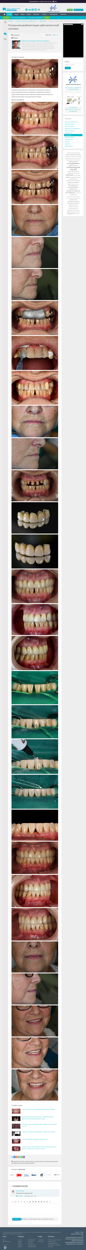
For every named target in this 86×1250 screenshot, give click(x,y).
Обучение (36, 14)
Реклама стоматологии (54, 1240)
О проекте (41, 1240)
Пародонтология (69, 137)
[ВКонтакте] (14, 1157)
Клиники (63, 14)
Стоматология (69, 139)
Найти (68, 68)
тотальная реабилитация (27, 1163)
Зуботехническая (70, 124)
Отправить (16, 1219)
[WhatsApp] (21, 1157)
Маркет (29, 14)
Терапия (67, 141)
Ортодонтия (68, 133)
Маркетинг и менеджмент (72, 128)
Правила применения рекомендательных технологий (74, 1241)
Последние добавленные (18, 17)
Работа (44, 14)
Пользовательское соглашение (74, 1237)
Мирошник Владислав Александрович (35, 41)
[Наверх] (5, 1247)
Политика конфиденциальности (74, 1239)
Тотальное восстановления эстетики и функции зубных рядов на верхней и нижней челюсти (39, 1147)
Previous (10, 1175)
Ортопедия (16, 35)
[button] (13, 1201)
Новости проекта (70, 130)
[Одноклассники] (17, 1157)
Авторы (47, 17)
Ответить (20, 1196)
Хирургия (67, 144)
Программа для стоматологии (74, 1244)
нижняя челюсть (29, 1161)
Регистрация (79, 10)
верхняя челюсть (39, 1161)
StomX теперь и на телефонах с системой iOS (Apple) (73, 88)
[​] (35, 1209)
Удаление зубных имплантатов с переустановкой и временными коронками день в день (38, 1118)
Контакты (41, 1241)
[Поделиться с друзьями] (5, 38)
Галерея (20, 1245)
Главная (10, 21)
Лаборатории (32, 1246)
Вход (70, 10)
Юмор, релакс (69, 146)
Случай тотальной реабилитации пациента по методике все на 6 (39, 1125)
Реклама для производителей (53, 1242)
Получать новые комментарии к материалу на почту (38, 1219)
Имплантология (69, 126)
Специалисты (32, 1245)
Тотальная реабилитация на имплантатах (35, 1139)
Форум (22, 14)
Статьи (9, 14)
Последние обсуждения (35, 17)
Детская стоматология (71, 122)
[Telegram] (19, 1157)
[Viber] (24, 1157)
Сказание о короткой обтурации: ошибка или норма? (38, 1132)
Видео (16, 14)
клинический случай (18, 1161)
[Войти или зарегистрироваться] (5, 21)
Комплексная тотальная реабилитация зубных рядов (38, 1109)
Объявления (53, 14)
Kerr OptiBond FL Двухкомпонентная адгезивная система (73, 108)
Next (59, 1175)
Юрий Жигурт (20, 1191)
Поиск (7, 17)
